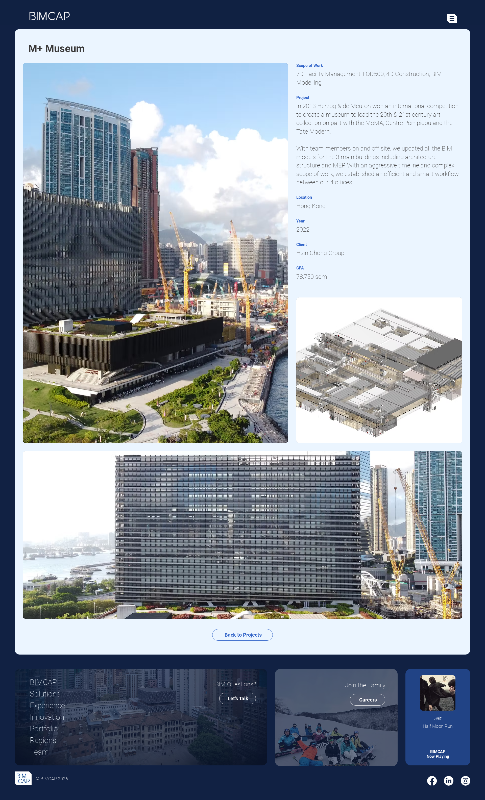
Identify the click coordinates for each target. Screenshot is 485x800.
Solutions (45, 693)
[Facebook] (432, 781)
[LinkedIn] (448, 781)
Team (39, 751)
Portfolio (44, 728)
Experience (47, 705)
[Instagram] (465, 781)
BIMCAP (43, 682)
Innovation (47, 717)
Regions (43, 740)
